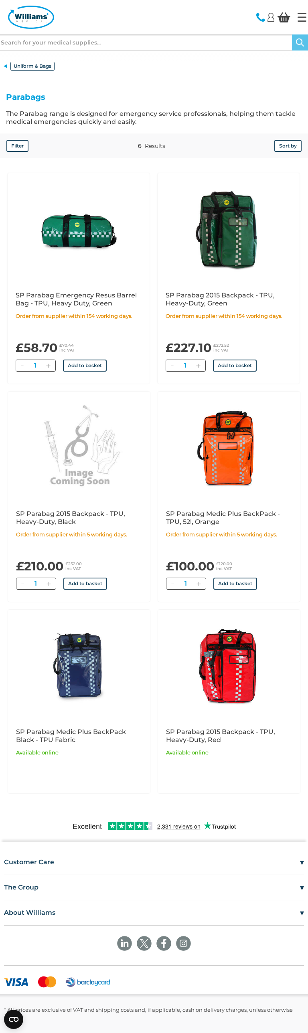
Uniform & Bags (32, 66)
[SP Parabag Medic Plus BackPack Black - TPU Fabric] (79, 665)
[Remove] (22, 365)
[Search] (300, 42)
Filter (17, 146)
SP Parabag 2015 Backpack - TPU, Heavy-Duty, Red (220, 736)
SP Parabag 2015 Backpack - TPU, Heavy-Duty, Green (220, 299)
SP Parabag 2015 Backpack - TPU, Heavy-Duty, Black (70, 518)
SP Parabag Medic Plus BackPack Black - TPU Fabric (71, 736)
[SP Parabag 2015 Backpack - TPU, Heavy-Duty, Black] (79, 447)
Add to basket (85, 365)
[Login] (270, 16)
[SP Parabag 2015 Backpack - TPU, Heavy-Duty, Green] (229, 228)
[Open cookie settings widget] (13, 1019)
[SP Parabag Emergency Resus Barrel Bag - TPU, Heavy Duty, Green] (79, 228)
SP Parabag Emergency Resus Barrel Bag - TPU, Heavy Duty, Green (76, 299)
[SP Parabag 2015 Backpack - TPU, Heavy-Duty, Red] (229, 665)
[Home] (302, 17)
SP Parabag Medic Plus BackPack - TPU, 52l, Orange (223, 518)
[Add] (48, 365)
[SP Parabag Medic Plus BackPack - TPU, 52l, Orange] (229, 447)
